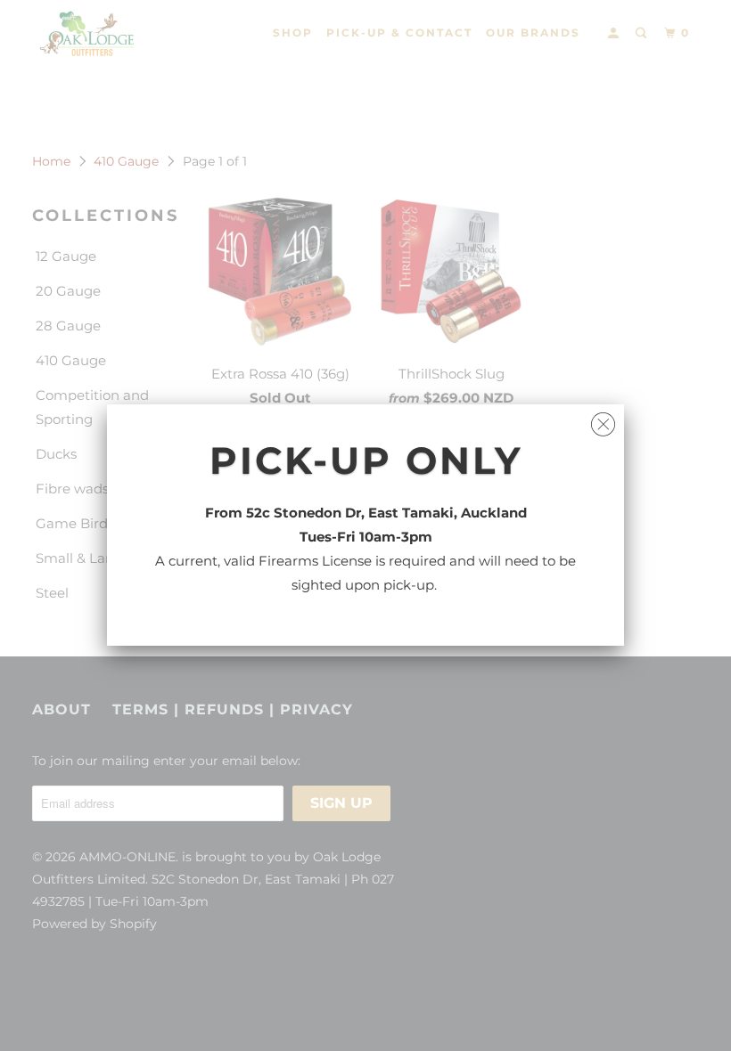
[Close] (603, 420)
